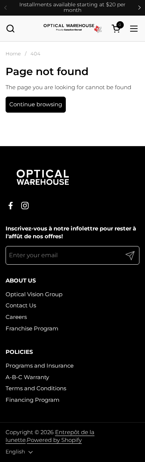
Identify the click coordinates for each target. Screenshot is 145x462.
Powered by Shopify (54, 439)
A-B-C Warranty (27, 377)
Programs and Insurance (40, 365)
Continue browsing (35, 104)
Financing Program (32, 399)
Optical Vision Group (34, 294)
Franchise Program (32, 328)
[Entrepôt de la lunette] (72, 28)
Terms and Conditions (36, 388)
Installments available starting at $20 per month (72, 7)
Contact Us (21, 305)
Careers (16, 316)
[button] (10, 28)
